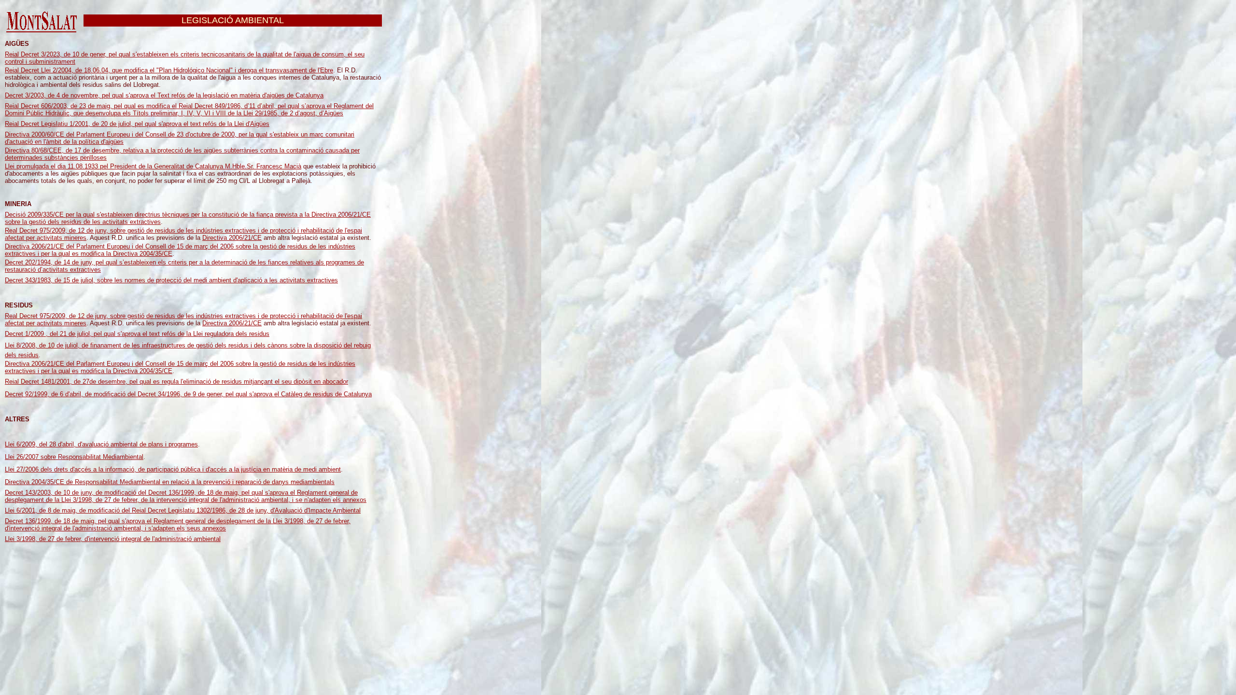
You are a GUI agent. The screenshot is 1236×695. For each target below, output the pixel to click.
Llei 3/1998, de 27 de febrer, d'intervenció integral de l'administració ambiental (113, 538)
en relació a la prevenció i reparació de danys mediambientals (248, 482)
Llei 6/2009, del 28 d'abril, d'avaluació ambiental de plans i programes (101, 444)
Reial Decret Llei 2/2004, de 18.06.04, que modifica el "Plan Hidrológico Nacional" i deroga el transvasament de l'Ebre (169, 70)
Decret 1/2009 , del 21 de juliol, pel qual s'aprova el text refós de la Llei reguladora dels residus (137, 333)
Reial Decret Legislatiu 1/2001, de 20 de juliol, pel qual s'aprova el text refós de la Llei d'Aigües (137, 123)
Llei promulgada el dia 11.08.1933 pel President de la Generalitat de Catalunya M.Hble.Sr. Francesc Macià (153, 166)
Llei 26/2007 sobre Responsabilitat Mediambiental (74, 456)
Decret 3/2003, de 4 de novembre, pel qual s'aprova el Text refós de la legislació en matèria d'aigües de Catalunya (164, 95)
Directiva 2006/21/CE (232, 237)
